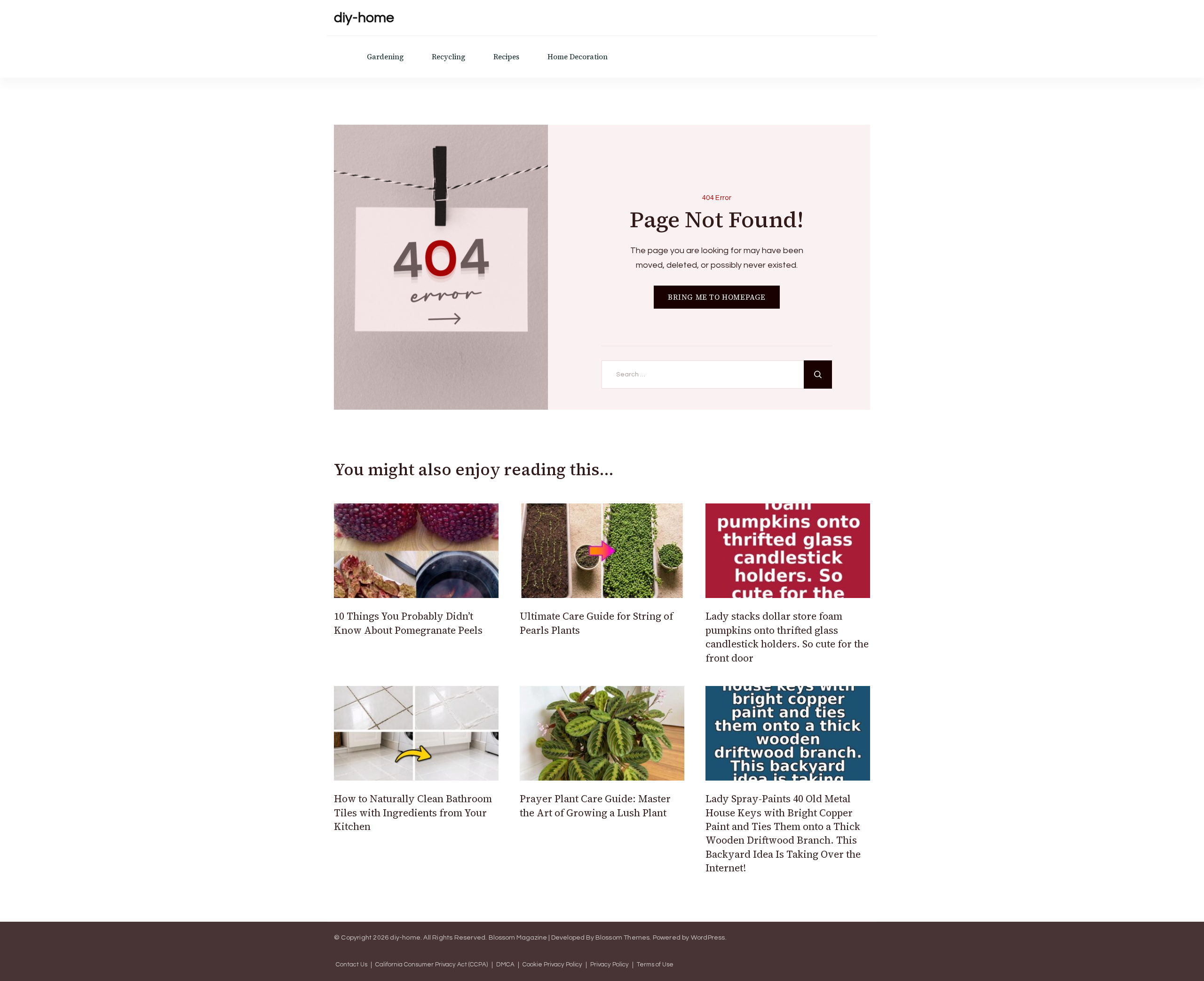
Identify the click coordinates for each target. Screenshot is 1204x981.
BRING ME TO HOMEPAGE (717, 297)
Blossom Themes (622, 937)
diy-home (364, 17)
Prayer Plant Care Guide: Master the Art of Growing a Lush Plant (595, 805)
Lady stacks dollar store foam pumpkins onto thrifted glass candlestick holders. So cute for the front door (787, 636)
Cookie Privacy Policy (552, 965)
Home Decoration (577, 56)
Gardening (385, 56)
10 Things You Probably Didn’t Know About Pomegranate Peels (408, 623)
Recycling (448, 56)
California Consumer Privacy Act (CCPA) (431, 965)
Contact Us (351, 965)
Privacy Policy (609, 965)
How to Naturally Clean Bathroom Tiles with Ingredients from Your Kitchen (413, 812)
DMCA (505, 965)
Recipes (506, 56)
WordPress (708, 937)
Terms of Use (655, 965)
